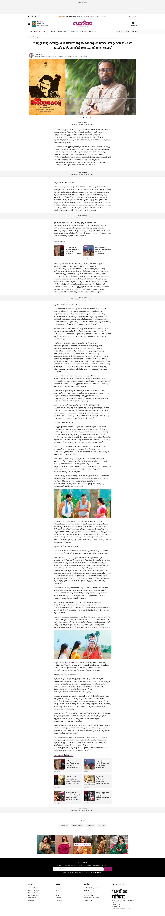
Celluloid (52, 31)
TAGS (82, 821)
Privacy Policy (116, 904)
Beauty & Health (62, 31)
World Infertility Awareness (92, 888)
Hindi (86, 27)
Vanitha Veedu (32, 898)
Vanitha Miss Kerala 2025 (91, 898)
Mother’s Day (88, 900)
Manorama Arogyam (34, 890)
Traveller (134, 31)
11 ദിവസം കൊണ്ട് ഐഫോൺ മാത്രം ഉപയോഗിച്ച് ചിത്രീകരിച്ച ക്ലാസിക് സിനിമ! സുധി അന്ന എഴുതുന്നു (73, 781)
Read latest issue (42, 26)
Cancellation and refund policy (121, 909)
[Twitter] (39, 16)
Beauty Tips (90, 825)
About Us (58, 888)
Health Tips (101, 825)
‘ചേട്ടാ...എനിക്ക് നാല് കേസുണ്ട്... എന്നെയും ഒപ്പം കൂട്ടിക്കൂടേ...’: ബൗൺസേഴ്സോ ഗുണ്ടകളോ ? (103, 251)
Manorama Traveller (34, 893)
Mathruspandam (89, 893)
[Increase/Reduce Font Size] (90, 117)
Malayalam (80, 27)
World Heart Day (89, 890)
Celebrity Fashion (77, 825)
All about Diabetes (89, 895)
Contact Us (59, 900)
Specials (83, 31)
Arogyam (119, 31)
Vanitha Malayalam (33, 888)
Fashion (37, 31)
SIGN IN (135, 16)
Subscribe (59, 890)
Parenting (74, 31)
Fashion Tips (64, 825)
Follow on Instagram (81, 844)
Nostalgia (36, 37)
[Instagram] (32, 16)
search (130, 16)
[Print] (83, 118)
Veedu (127, 31)
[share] (78, 118)
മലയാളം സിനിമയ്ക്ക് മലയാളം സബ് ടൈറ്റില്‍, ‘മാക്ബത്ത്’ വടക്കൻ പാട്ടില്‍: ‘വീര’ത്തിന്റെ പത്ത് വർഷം (73, 797)
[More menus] (29, 24)
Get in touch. (91, 12)
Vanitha (40, 22)
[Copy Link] (87, 118)
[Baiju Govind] (31, 55)
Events (58, 893)
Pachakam (92, 31)
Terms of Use (116, 906)
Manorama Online (33, 895)
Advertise (58, 898)
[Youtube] (35, 16)
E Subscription (133, 25)
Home (30, 31)
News (44, 31)
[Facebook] (29, 16)
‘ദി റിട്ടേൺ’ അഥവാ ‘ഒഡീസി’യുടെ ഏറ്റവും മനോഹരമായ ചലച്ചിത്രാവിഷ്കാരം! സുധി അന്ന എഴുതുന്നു (73, 765)
